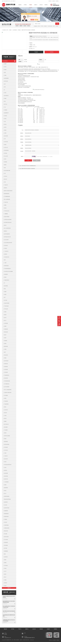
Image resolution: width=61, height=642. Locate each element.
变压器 (5, 585)
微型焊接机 (6, 441)
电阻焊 (5, 438)
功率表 (5, 467)
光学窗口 (5, 248)
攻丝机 (5, 118)
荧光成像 (5, 533)
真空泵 (5, 127)
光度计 (5, 92)
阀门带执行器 (6, 424)
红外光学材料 (6, 239)
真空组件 (5, 582)
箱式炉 (5, 334)
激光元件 (5, 179)
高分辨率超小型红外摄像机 (8, 271)
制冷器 (5, 124)
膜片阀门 (5, 412)
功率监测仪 (6, 447)
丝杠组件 (5, 522)
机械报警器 (6, 510)
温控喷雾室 (6, 542)
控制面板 (5, 340)
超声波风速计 (6, 360)
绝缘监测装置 (6, 516)
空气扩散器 (6, 539)
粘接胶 (5, 291)
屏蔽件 (5, 559)
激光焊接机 (6, 285)
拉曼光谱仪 (6, 245)
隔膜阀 (5, 421)
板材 (5, 352)
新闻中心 (35, 4)
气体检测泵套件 (6, 375)
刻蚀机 (5, 398)
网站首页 (20, 4)
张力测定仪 (6, 565)
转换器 (5, 484)
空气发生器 (6, 308)
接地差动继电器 (6, 496)
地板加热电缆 (6, 265)
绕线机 (5, 130)
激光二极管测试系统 (7, 228)
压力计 (5, 571)
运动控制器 (6, 369)
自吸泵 (5, 294)
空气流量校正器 (6, 383)
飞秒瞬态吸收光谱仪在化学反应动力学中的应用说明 (9, 620)
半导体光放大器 (6, 210)
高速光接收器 (6, 150)
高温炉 (5, 337)
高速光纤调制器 (6, 216)
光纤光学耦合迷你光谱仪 (8, 242)
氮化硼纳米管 (6, 112)
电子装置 (5, 300)
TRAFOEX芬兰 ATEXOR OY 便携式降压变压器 (29, 165)
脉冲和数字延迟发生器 (7, 222)
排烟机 (5, 98)
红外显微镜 (6, 395)
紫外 (5, 259)
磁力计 (5, 320)
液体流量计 (6, 427)
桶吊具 (5, 225)
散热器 (5, 314)
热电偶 (5, 277)
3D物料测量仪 (6, 525)
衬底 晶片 (5, 176)
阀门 (5, 297)
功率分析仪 (6, 450)
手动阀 (5, 415)
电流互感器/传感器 (7, 170)
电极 (5, 167)
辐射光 (5, 490)
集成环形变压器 (6, 507)
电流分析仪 (6, 458)
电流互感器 (6, 476)
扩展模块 (5, 519)
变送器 (5, 568)
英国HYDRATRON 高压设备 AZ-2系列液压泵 (28, 168)
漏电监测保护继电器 (7, 499)
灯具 (5, 173)
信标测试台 (6, 556)
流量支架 (5, 254)
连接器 (5, 326)
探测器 (5, 562)
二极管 (5, 262)
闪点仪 (5, 66)
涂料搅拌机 (6, 366)
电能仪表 (5, 470)
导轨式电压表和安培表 (7, 464)
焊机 (5, 86)
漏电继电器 (6, 487)
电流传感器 (6, 473)
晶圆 (5, 72)
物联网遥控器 (6, 513)
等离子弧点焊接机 (7, 435)
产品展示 (30, 4)
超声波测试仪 (6, 95)
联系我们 (46, 4)
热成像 (5, 69)
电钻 (5, 101)
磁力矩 (5, 317)
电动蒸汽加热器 (6, 303)
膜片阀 (5, 418)
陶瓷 (5, 288)
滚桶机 (5, 205)
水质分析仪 (6, 409)
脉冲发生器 (6, 81)
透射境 (5, 432)
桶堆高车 (5, 187)
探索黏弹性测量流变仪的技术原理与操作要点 (9, 597)
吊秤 (5, 138)
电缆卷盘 (5, 161)
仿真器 (5, 63)
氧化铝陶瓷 (6, 545)
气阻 (5, 121)
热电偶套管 (6, 274)
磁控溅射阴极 (6, 78)
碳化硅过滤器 (6, 536)
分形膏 (5, 349)
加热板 (5, 343)
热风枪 (5, 311)
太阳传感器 (6, 323)
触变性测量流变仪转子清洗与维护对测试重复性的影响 (9, 602)
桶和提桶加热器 (6, 193)
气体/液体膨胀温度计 (7, 268)
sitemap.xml (32, 639)
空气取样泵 (6, 372)
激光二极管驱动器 (7, 199)
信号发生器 (6, 141)
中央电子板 (6, 202)
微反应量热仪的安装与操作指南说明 (9, 611)
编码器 (5, 164)
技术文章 (41, 4)
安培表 (5, 461)
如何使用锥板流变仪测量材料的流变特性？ (9, 615)
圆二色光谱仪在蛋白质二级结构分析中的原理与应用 (9, 607)
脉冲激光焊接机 (6, 444)
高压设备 (5, 153)
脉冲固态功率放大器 (7, 236)
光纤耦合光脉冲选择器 (7, 219)
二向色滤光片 (6, 251)
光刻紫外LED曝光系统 (7, 392)
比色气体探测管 (6, 386)
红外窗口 (5, 115)
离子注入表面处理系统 (7, 389)
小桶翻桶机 (6, 213)
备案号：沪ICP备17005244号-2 (24, 639)
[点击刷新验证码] (34, 156)
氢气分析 (5, 104)
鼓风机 (5, 144)
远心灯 (5, 493)
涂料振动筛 (6, 363)
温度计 (5, 574)
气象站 (5, 75)
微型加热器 (6, 346)
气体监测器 (6, 401)
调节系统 (5, 548)
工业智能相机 (6, 481)
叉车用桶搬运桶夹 (7, 196)
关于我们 (25, 4)
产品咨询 (36, 52)
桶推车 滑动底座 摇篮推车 (8, 190)
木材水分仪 (6, 147)
